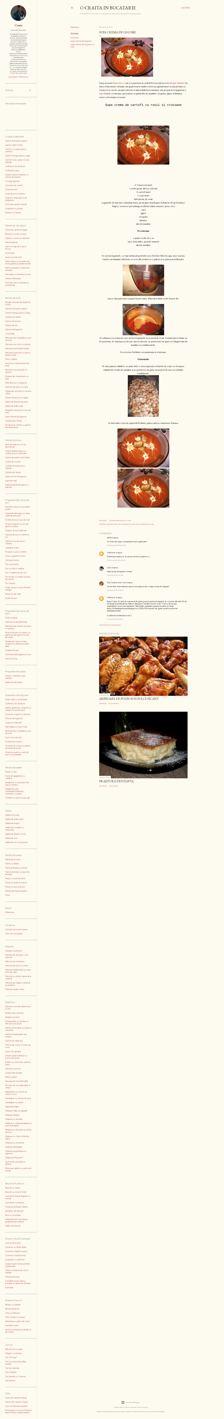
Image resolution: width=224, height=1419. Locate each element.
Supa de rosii (11, 481)
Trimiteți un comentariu (110, 625)
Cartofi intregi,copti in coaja (17, 156)
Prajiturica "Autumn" (14, 1157)
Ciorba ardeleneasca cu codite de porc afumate (16, 452)
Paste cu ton (11, 772)
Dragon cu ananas (13, 1353)
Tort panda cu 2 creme (15, 1376)
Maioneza (9, 912)
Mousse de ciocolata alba (16, 1081)
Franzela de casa (12, 859)
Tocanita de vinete (13, 421)
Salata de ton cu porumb (16, 842)
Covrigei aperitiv (12, 181)
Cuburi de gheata (13, 1051)
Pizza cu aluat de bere (15, 878)
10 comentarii (114, 703)
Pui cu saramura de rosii (15, 572)
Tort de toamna (12, 1368)
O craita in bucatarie (108, 8)
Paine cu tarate (12, 863)
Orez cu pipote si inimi (15, 556)
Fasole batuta (11, 242)
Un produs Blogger (132, 1402)
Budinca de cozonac (14, 1013)
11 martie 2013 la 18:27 (115, 619)
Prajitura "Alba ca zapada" (16, 1111)
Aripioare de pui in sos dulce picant (129, 699)
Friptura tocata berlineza (16, 622)
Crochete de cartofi (14, 185)
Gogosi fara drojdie (13, 1073)
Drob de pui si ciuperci (15, 194)
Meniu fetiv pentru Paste (16, 1402)
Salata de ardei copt (14, 406)
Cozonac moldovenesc (15, 1255)
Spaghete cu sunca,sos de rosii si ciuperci (17, 783)
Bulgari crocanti (12, 1017)
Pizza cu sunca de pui (15, 887)
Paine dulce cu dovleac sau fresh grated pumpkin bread (17, 262)
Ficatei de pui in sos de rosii (17, 520)
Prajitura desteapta (116, 781)
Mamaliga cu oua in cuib (16, 727)
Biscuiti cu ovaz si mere (15, 234)
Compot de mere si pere (16, 929)
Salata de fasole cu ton (15, 834)
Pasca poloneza (12, 1277)
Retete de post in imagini (16, 398)
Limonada (9, 253)
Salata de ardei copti (14, 819)
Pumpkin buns (11, 1325)
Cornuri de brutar (12, 321)
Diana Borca (119, 83)
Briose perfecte (12, 1309)
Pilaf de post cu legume (16, 383)
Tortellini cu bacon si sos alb (17, 798)
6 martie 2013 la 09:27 (115, 590)
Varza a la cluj (11, 658)
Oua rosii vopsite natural (16, 204)
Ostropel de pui (12, 560)
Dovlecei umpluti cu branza (17, 714)
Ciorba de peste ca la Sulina (17, 457)
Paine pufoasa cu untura (16, 868)
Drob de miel (11, 189)
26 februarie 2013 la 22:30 (116, 545)
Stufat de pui (11, 598)
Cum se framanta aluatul (16, 1406)
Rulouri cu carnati (13, 213)
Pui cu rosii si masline (14, 568)
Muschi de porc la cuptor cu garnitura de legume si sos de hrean (17, 634)
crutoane (75, 38)
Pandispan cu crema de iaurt (18, 1098)
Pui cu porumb (12, 564)
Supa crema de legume (16, 417)
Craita (18, 25)
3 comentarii (113, 786)
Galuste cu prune (13, 1069)
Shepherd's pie (12, 650)
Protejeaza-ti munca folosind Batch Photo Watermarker (18, 1411)
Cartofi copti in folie (14, 145)
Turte (7, 895)
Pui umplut (10, 583)
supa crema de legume (81, 41)
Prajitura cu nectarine (14, 1143)
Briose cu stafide (12, 1304)
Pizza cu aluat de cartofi (16, 882)
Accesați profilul (18, 77)
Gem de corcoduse (14, 933)
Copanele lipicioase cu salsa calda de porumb (17, 514)
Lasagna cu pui (12, 547)
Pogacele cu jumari (14, 208)
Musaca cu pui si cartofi (15, 552)
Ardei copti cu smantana (16, 699)
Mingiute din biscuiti (14, 1211)
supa (101, 93)
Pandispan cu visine (14, 1102)
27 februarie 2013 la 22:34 (116, 560)
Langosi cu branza (13, 951)
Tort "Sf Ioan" (11, 1357)
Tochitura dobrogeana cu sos (18, 654)
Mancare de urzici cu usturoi (18, 344)
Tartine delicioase (13, 278)
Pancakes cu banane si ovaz (18, 274)
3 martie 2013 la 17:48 (115, 575)
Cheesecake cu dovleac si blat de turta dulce (16, 1022)
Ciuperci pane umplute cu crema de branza (17, 176)
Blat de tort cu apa (13, 1349)
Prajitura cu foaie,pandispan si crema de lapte (18, 1124)
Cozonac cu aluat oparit (15, 1247)
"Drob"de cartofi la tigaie (16, 230)
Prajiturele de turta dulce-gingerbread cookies (16, 1220)
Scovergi (9, 1287)
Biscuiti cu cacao (12, 1188)
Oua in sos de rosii (13, 257)
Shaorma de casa (13, 594)
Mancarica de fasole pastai (17, 348)
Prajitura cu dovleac (14, 1119)
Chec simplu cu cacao (15, 1317)
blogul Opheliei (176, 83)
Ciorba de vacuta (12, 462)
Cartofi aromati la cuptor (16, 141)
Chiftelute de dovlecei (15, 166)
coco (109, 567)
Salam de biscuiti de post (16, 402)
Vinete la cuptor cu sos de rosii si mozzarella (17, 753)
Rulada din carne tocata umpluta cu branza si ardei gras (17, 643)
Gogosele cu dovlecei (15, 1259)
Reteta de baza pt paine (16, 891)
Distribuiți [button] (75, 27)
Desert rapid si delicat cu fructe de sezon (16, 1056)
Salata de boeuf (12, 823)
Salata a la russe (12, 815)
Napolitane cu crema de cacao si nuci (16, 1093)
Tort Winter (10, 1380)
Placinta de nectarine (14, 961)
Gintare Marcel (142, 1407)
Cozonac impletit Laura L (16, 1251)
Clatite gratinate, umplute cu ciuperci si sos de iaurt (18, 709)
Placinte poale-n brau (14, 989)
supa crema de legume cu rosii (142, 524)
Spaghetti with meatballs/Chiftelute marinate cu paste (14, 791)
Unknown (111, 552)
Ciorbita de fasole (13, 317)
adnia (109, 537)
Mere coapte (11, 359)
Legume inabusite (13, 722)
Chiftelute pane (12, 170)
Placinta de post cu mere (16, 387)
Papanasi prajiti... (12, 1106)
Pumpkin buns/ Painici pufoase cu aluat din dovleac (18, 1282)
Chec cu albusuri (12, 1313)
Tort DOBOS (10, 1372)
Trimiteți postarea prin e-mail (120, 520)
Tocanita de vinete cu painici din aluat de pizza (18, 747)
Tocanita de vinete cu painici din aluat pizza (18, 426)
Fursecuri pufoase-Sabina (16, 1207)
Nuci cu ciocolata (13, 1215)
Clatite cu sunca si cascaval (17, 238)
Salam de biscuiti (12, 1226)
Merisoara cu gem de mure (17, 1321)
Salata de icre (11, 838)
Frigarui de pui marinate (16, 530)
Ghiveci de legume (13, 329)
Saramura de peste (13, 682)
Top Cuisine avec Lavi (116, 582)
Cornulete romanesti (14, 1202)
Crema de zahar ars (14, 1041)
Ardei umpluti (11, 618)
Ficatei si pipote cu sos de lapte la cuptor (16, 525)
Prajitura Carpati (12, 1115)
